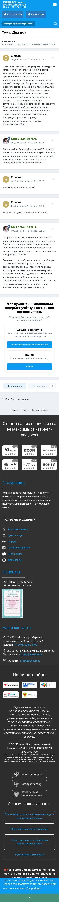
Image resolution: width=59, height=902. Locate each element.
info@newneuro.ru (30, 660)
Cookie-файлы (40, 410)
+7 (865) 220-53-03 (30, 654)
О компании (13, 483)
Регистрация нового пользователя (29, 344)
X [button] (29, 897)
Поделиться (15, 386)
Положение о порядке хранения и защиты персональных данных (29, 816)
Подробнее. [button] (33, 888)
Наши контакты (16, 627)
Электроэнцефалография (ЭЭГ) (38, 44)
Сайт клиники (14, 14)
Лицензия (11, 572)
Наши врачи (37, 14)
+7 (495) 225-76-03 (25, 644)
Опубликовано (27, 59)
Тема (24, 410)
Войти (29, 366)
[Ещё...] (53, 58)
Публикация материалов (29, 854)
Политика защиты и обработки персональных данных (29, 841)
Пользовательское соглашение (29, 829)
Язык (14, 410)
